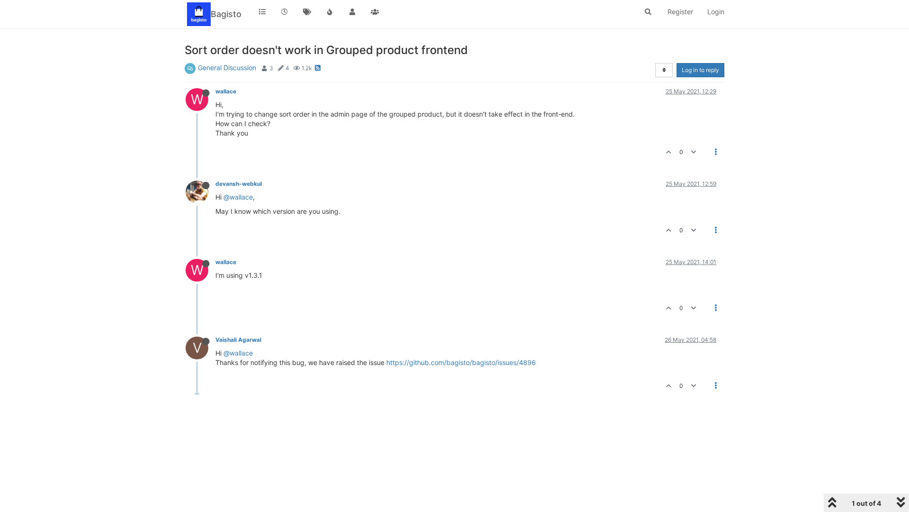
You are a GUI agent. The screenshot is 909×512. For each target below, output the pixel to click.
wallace (225, 91)
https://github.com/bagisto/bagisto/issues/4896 (461, 362)
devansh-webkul (238, 183)
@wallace (238, 197)
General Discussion (227, 68)
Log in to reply (700, 69)
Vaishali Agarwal (238, 339)
